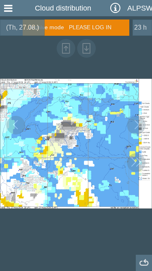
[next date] (136, 162)
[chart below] (86, 48)
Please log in (90, 27)
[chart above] (65, 48)
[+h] (136, 125)
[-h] (15, 125)
